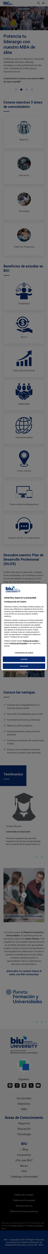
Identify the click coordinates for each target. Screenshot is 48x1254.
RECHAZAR (24, 666)
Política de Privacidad (18, 643)
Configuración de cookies (24, 653)
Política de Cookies (30, 641)
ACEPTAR (24, 659)
